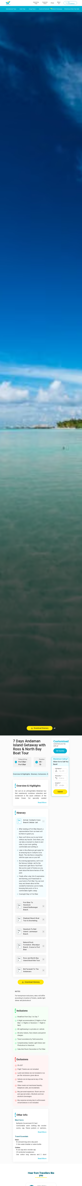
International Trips (11, 9)
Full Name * (58, 768)
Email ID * (58, 783)
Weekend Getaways (56, 9)
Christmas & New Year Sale (71, 9)
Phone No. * (58, 776)
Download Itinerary (32, 982)
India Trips (22, 9)
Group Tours (32, 9)
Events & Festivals (44, 9)
